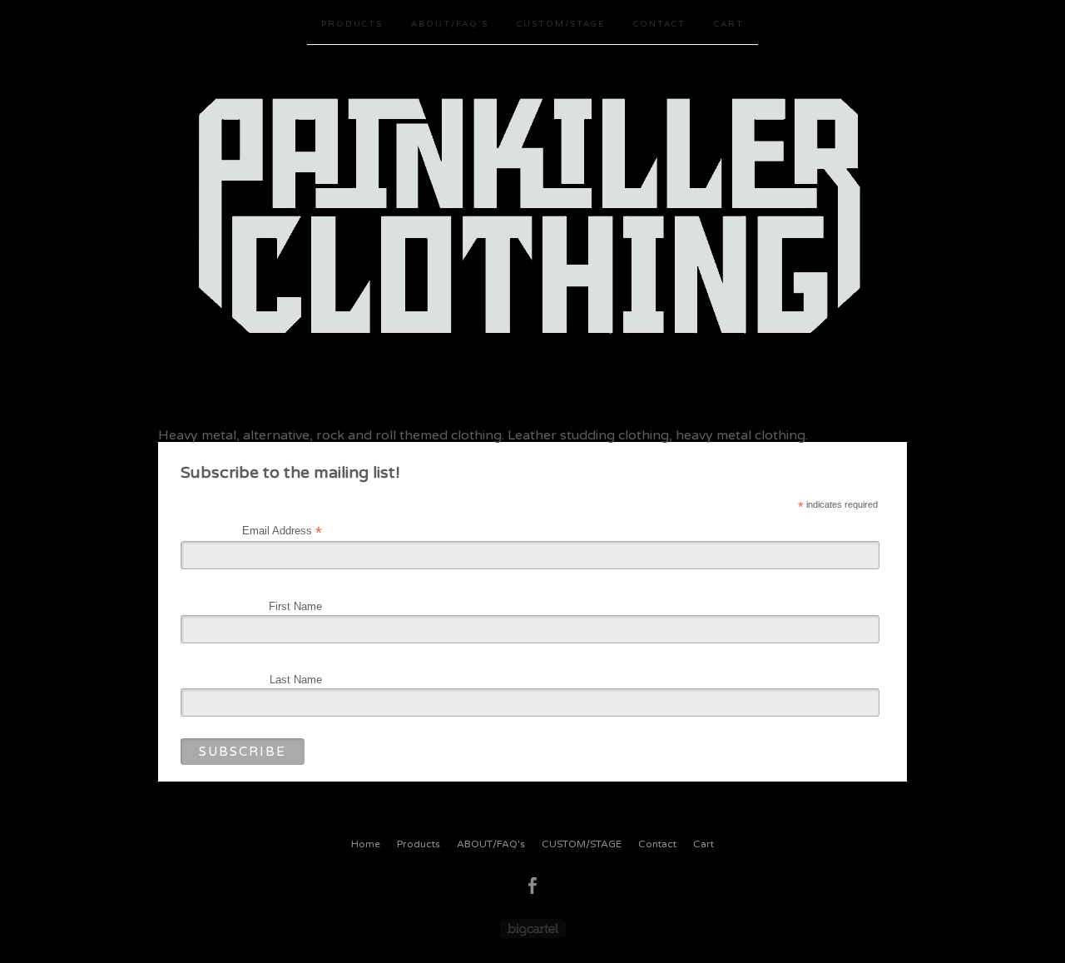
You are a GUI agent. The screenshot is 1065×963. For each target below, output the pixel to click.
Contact (659, 24)
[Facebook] (532, 885)
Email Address (282, 531)
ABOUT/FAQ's (449, 24)
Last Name (296, 679)
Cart (729, 24)
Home (365, 844)
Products (352, 24)
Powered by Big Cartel (533, 928)
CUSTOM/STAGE (561, 24)
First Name (295, 606)
